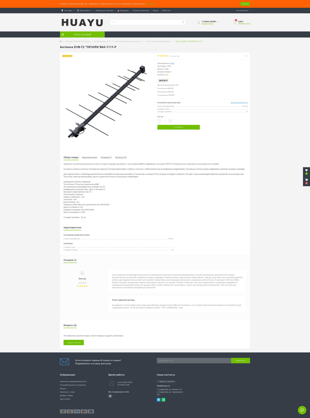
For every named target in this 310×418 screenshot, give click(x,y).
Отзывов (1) (106, 157)
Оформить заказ (244, 23)
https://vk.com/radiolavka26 (110, 396)
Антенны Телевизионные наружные (128, 41)
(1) (178, 56)
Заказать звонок (207, 24)
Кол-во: (160, 116)
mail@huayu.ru (163, 385)
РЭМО (172, 63)
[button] (306, 181)
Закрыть (245, 4)
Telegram (158, 400)
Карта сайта (65, 399)
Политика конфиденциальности (73, 381)
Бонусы (155, 10)
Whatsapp (163, 400)
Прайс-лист (166, 10)
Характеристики (89, 157)
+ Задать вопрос (73, 342)
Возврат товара (66, 395)
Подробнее (150, 4)
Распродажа (124, 10)
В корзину (178, 127)
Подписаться (240, 361)
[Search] (183, 22)
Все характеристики (239, 102)
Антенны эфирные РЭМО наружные (158, 41)
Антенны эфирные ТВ (102, 41)
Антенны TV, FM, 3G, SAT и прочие (78, 41)
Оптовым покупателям (141, 10)
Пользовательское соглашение (73, 385)
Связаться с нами (67, 392)
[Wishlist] (246, 56)
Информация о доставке (104, 10)
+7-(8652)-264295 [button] (165, 381)
